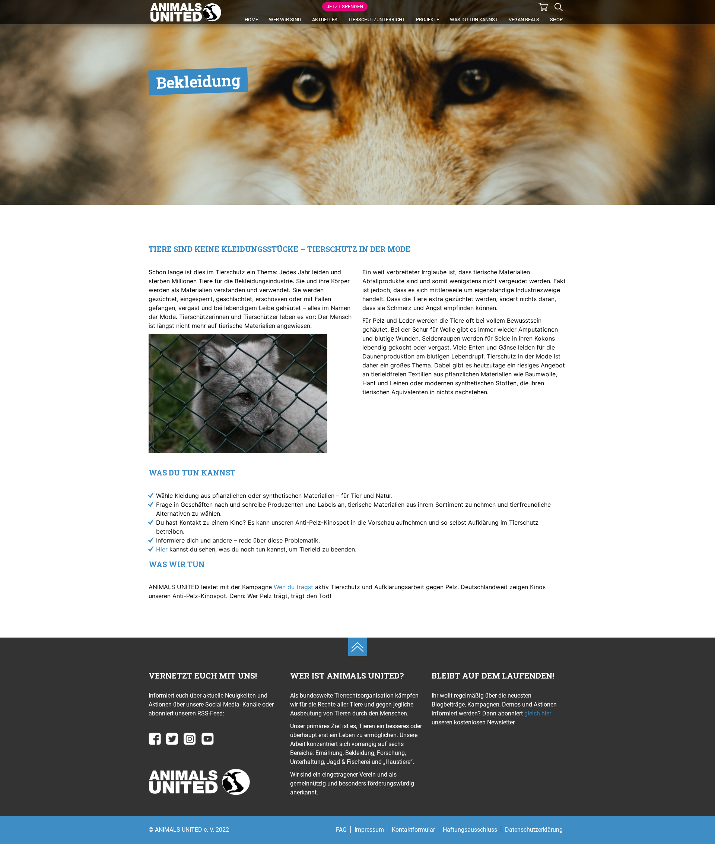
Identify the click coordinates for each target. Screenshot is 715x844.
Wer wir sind (285, 19)
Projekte (427, 19)
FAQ (341, 829)
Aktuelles (324, 19)
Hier (162, 549)
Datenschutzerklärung (534, 829)
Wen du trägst (293, 587)
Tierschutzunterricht (376, 19)
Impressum (369, 829)
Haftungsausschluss (470, 829)
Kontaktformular (413, 829)
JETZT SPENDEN (345, 6)
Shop (556, 19)
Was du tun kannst (474, 19)
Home (251, 19)
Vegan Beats (524, 19)
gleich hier (537, 713)
